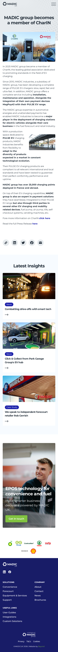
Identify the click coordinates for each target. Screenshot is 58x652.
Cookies (36, 641)
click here (44, 218)
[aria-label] (14, 242)
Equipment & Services (15, 595)
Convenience (10, 587)
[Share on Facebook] (23, 242)
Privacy (21, 641)
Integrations (9, 617)
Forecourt (8, 591)
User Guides (9, 612)
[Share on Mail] (40, 242)
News (38, 595)
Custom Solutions (12, 621)
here (34, 223)
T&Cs (28, 641)
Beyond (41, 646)
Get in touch (16, 518)
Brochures (40, 600)
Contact (39, 591)
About (38, 587)
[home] (10, 4)
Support (7, 600)
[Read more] (29, 296)
